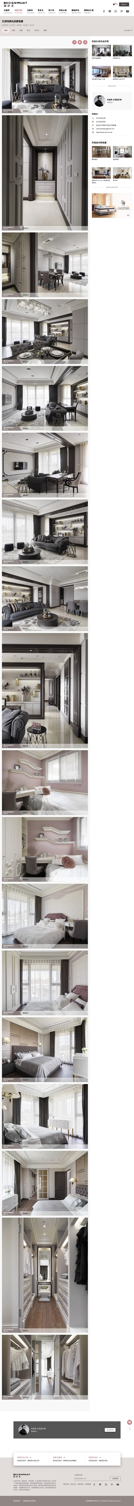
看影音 (41, 10)
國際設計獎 (89, 10)
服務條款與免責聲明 (29, 1501)
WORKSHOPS (76, 13)
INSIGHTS (41, 13)
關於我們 (66, 1484)
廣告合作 (74, 1484)
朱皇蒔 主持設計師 (38, 1429)
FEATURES (63, 13)
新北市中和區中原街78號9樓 (106, 125)
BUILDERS (31, 13)
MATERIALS (8, 13)
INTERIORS (19, 13)
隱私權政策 (16, 1501)
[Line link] (109, 11)
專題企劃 (63, 10)
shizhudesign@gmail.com (105, 129)
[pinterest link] (121, 11)
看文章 (51, 10)
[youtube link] (118, 1485)
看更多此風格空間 (112, 187)
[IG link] (115, 11)
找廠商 (7, 10)
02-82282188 (101, 118)
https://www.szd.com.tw (104, 132)
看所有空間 (112, 86)
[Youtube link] (127, 11)
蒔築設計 (34, 1431)
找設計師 (18, 10)
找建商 (30, 10)
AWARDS (87, 13)
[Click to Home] (15, 4)
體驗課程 (75, 10)
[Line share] (80, 42)
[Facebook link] (104, 11)
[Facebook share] (74, 42)
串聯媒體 (88, 1484)
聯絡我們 (81, 1484)
